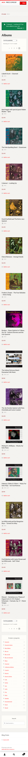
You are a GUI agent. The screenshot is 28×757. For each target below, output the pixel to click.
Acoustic (7, 642)
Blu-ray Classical (9, 657)
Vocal (6, 704)
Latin (6, 689)
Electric (7, 673)
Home (4, 14)
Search (14, 754)
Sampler (7, 698)
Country (7, 670)
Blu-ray (6, 651)
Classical (7, 664)
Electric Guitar (8, 676)
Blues (6, 660)
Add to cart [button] (6, 83)
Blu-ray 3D (7, 654)
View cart (19, 28)
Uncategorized (8, 701)
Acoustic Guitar (8, 645)
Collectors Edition (9, 667)
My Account (4, 754)
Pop (6, 692)
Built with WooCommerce (8, 749)
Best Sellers (8, 648)
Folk (6, 679)
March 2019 (6, 739)
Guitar (6, 682)
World (6, 707)
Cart (21, 753)
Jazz (6, 686)
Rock (6, 695)
